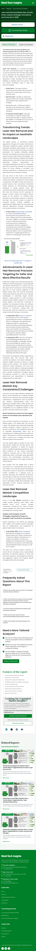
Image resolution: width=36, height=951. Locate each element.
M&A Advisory (5, 915)
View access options (18, 723)
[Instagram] (9, 948)
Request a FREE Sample (10, 661)
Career (3, 936)
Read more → (7, 778)
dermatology (17, 431)
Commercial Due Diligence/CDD (10, 912)
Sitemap (3, 928)
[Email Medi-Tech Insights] (22, 729)
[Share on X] (11, 729)
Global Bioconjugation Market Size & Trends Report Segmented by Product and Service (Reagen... (18, 831)
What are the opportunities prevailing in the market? (16, 622)
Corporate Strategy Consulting (9, 918)
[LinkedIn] (6, 948)
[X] (2, 948)
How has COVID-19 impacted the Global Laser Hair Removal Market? (17, 609)
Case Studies (5, 900)
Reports (9, 8)
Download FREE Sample (19, 30)
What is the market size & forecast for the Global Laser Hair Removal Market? (17, 591)
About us (3, 894)
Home (3, 8)
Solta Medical (17, 214)
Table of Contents (26, 45)
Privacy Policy (5, 934)
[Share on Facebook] (16, 729)
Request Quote (18, 25)
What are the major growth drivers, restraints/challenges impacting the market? (16, 615)
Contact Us (4, 903)
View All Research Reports (10, 747)
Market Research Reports (8, 897)
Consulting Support (6, 931)
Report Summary (9, 45)
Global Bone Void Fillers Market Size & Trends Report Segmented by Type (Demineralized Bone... (15, 800)
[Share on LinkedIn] (6, 729)
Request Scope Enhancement (18, 716)
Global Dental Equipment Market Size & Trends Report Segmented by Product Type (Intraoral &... (18, 767)
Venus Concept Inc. (24, 531)
